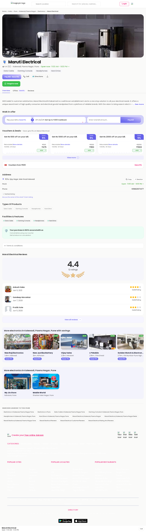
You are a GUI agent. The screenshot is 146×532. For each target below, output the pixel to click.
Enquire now (12, 83)
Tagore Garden (79, 490)
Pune (15, 11)
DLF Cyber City (57, 475)
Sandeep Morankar (22, 297)
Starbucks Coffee (102, 484)
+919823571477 (137, 189)
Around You (32, 500)
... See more (138, 104)
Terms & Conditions (73, 500)
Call (141, 529)
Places (92, 500)
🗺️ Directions (37, 76)
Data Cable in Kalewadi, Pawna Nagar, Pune (69, 412)
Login (124, 4)
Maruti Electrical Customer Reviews (72, 421)
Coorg (31, 487)
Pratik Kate (18, 307)
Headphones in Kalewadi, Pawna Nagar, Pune (19, 416)
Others (112, 513)
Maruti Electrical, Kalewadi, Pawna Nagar (87, 416)
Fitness (63, 444)
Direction (140, 179)
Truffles (98, 469)
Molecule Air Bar (101, 478)
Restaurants (26, 444)
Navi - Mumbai (13, 484)
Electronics (41, 11)
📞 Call (26, 76)
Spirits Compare (58, 500)
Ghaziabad (11, 475)
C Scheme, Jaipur (80, 481)
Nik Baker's (99, 475)
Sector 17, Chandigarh (81, 478)
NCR (30, 478)
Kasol (9, 490)
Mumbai (32, 481)
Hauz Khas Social (123, 490)
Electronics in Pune (44, 412)
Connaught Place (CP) (82, 487)
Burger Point (121, 472)
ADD (43, 150)
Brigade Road (78, 469)
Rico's (118, 487)
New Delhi (11, 469)
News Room (13, 500)
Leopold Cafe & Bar (124, 484)
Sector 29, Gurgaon (80, 472)
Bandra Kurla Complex (60, 484)
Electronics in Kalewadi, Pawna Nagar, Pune (19, 412)
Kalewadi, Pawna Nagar (27, 11)
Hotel (82, 444)
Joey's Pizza (99, 487)
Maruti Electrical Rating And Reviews (101, 421)
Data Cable (8, 209)
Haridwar (32, 490)
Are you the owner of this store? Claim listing (17, 197)
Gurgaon (32, 469)
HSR (52, 472)
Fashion (45, 444)
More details (17, 144)
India (10, 11)
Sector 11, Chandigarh (59, 481)
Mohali (9, 481)
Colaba (75, 484)
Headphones (36, 209)
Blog (40, 500)
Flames (119, 475)
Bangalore (11, 472)
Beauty (37, 444)
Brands (107, 500)
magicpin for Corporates (120, 500)
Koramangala (56, 469)
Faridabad (33, 475)
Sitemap (85, 500)
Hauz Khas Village (58, 490)
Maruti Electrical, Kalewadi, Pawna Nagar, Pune (20, 421)
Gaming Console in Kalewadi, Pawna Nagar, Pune (106, 412)
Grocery (54, 444)
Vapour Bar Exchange (103, 481)
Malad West (55, 487)
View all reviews (71, 319)
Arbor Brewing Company (104, 472)
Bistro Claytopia (122, 469)
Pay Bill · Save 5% (12, 77)
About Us (23, 500)
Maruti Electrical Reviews (48, 421)
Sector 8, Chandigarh (59, 478)
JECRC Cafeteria (122, 481)
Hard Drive (48, 209)
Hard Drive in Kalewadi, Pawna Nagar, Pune (54, 416)
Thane (31, 484)
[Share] (47, 76)
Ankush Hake (19, 287)
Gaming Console (22, 209)
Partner (99, 500)
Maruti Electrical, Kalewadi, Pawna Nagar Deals (121, 416)
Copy (130, 179)
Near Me (47, 500)
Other (100, 444)
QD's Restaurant (101, 490)
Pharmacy (91, 444)
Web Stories (77, 503)
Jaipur (9, 478)
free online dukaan (34, 435)
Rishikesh (10, 487)
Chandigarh (33, 472)
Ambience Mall (78, 475)
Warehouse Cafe (123, 478)
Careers (68, 503)
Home (4, 11)
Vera (133, 500)
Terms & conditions (14, 246)
